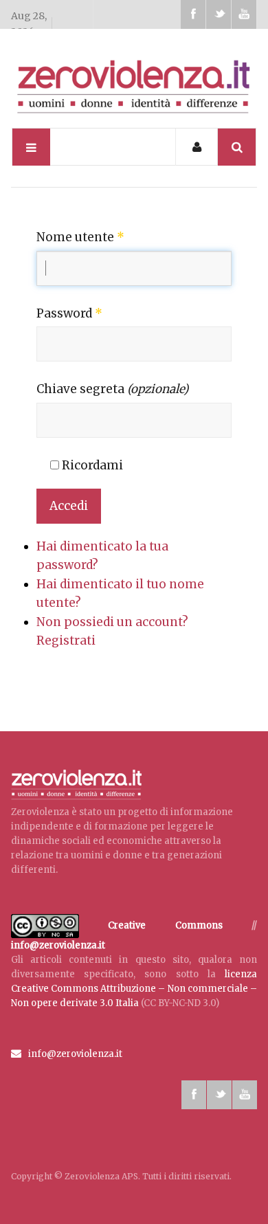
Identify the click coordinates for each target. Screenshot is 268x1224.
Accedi (68, 505)
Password (69, 313)
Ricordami (91, 465)
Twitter (218, 14)
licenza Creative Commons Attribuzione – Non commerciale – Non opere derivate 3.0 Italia (134, 988)
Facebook (193, 14)
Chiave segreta (112, 389)
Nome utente (80, 237)
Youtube (244, 14)
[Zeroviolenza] (134, 84)
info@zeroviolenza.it (58, 945)
